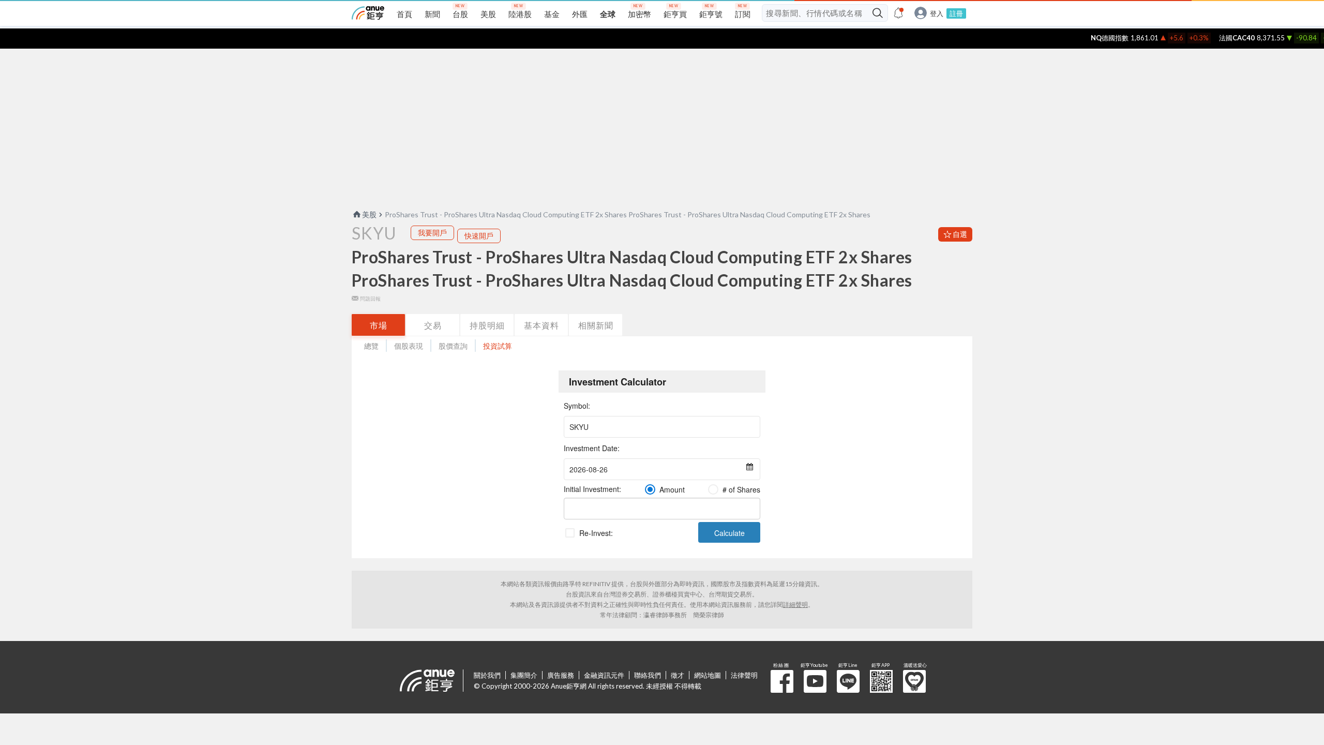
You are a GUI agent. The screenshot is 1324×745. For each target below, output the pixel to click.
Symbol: (577, 405)
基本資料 (541, 325)
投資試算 (497, 345)
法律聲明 (744, 675)
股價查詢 (453, 345)
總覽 (371, 345)
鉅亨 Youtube (815, 681)
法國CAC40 (1224, 38)
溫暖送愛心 (914, 681)
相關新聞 (595, 325)
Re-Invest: (596, 533)
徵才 (677, 675)
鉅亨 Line (848, 681)
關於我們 (487, 675)
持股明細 (487, 325)
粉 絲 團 (782, 681)
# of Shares (741, 489)
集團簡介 (523, 675)
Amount (672, 489)
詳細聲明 (795, 604)
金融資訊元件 (604, 675)
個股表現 (408, 345)
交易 (433, 325)
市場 (378, 325)
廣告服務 (560, 675)
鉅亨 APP (881, 681)
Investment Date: (592, 448)
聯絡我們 (647, 675)
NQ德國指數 (1097, 38)
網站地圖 (707, 675)
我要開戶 (432, 232)
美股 (369, 214)
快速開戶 (478, 235)
